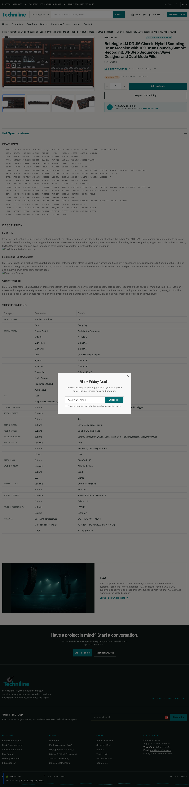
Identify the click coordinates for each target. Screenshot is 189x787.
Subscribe (114, 400)
